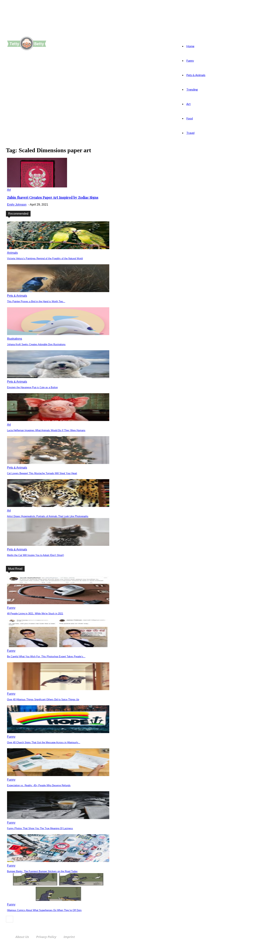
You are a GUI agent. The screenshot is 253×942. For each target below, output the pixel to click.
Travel (190, 132)
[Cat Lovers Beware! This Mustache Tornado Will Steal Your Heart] (58, 463)
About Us (22, 937)
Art (188, 104)
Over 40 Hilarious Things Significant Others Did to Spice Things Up (43, 699)
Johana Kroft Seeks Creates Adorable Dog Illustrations (36, 344)
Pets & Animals (195, 75)
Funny (190, 60)
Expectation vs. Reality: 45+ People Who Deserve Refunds (39, 785)
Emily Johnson (16, 204)
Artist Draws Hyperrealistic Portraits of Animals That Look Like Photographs (47, 516)
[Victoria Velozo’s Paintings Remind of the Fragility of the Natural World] (58, 248)
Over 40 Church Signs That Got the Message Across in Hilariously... (43, 742)
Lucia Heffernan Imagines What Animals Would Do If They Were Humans (46, 430)
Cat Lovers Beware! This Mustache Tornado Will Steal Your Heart (42, 473)
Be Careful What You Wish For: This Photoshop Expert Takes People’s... (46, 656)
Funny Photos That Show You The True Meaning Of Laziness (40, 828)
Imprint (69, 937)
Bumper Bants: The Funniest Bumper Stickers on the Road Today (42, 871)
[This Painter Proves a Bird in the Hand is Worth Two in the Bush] (58, 291)
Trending (192, 89)
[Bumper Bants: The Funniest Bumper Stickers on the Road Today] (58, 861)
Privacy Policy (46, 937)
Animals (12, 252)
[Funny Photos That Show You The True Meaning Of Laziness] (58, 818)
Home (190, 46)
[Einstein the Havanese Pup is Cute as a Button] (58, 377)
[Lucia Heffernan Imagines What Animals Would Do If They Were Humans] (58, 420)
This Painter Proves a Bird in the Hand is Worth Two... (36, 301)
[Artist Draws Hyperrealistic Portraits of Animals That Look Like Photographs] (58, 506)
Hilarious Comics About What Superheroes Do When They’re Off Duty (44, 910)
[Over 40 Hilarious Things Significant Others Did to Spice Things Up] (58, 689)
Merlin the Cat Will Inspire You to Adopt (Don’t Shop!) (35, 555)
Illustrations (14, 338)
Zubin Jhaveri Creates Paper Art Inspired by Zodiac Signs (52, 197)
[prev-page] (9, 919)
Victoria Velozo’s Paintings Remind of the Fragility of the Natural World (45, 258)
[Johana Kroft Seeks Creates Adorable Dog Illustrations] (58, 334)
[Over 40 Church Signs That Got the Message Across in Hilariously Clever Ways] (58, 732)
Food (189, 118)
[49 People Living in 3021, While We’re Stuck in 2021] (58, 603)
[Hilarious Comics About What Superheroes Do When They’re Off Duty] (58, 900)
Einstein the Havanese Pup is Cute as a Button (32, 387)
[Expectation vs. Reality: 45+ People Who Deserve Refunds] (58, 775)
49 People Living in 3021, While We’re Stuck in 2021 (35, 613)
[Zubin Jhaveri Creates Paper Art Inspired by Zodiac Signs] (37, 186)
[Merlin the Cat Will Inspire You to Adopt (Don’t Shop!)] (58, 544)
